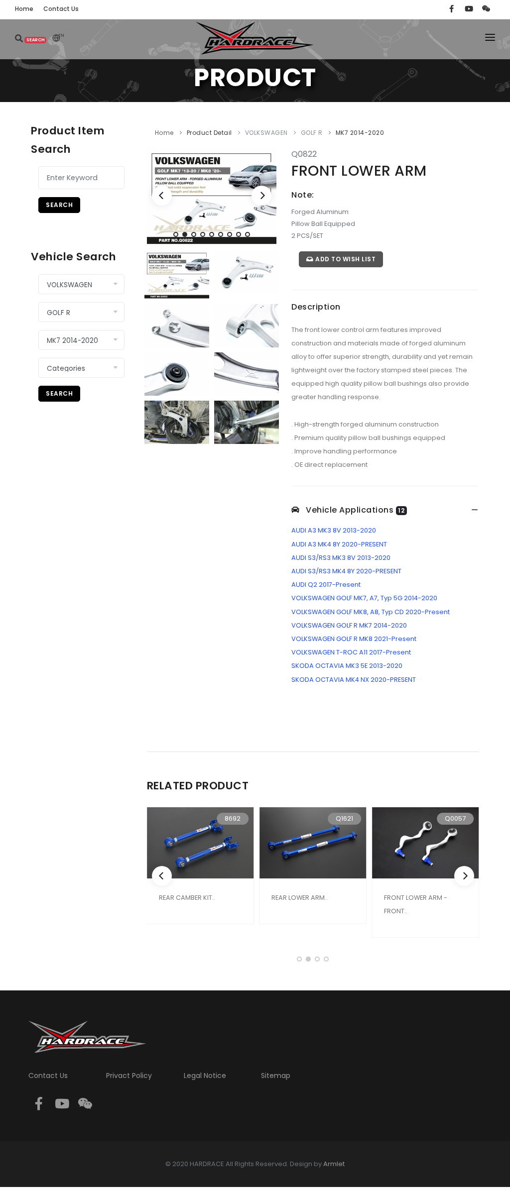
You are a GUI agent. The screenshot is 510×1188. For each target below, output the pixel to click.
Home (164, 132)
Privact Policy (129, 1075)
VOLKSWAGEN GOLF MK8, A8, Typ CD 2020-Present (370, 612)
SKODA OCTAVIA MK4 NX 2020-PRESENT (353, 679)
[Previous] (162, 196)
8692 (233, 818)
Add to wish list (345, 259)
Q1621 (344, 818)
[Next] (261, 196)
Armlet (334, 1164)
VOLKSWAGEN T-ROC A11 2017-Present (351, 652)
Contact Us (48, 1075)
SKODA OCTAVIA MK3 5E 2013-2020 (346, 665)
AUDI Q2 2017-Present (326, 584)
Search (59, 205)
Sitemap (275, 1075)
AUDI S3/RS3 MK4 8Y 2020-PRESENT (346, 571)
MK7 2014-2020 (360, 132)
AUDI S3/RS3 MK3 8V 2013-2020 (340, 557)
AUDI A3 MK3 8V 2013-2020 (333, 530)
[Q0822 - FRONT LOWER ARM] (212, 196)
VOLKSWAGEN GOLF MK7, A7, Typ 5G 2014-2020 (364, 598)
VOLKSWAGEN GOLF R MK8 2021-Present (353, 639)
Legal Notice (205, 1075)
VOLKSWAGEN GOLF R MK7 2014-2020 (349, 625)
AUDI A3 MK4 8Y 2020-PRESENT (339, 544)
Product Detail (209, 132)
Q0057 (455, 818)
